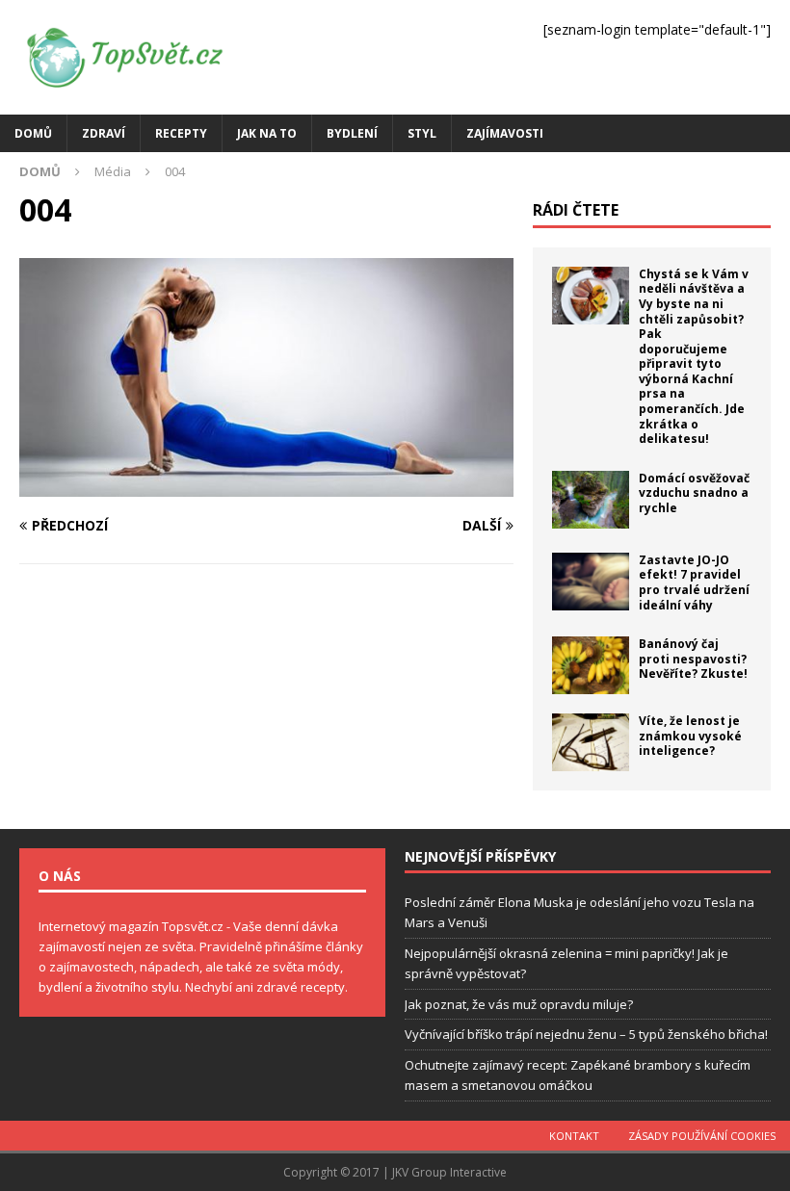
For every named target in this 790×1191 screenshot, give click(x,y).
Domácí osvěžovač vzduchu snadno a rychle (694, 493)
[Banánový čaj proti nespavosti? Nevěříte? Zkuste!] (590, 665)
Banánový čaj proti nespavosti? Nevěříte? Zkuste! (693, 658)
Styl (422, 133)
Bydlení (352, 133)
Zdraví (103, 133)
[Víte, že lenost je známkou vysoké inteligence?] (590, 742)
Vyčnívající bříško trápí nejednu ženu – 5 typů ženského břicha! (586, 1034)
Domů (33, 133)
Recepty (181, 133)
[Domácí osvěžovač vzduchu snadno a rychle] (590, 500)
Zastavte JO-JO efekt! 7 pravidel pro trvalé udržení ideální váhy (694, 582)
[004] (266, 485)
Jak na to (267, 133)
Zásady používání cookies (702, 1135)
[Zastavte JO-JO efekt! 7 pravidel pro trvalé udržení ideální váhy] (590, 581)
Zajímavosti (504, 133)
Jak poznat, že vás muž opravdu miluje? (519, 1004)
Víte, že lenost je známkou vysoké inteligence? (690, 735)
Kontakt (574, 1135)
